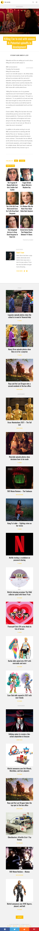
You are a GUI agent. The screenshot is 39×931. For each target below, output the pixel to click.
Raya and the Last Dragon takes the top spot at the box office (19, 804)
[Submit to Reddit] (24, 929)
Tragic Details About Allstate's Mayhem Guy (27, 185)
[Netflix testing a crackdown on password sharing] (19, 544)
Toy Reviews (19, 843)
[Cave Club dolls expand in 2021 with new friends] (19, 682)
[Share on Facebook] (5, 929)
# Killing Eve (9, 160)
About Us (15, 926)
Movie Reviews (19, 494)
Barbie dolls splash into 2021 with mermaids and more (19, 662)
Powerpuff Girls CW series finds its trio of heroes (19, 627)
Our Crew (9, 926)
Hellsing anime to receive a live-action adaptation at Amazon (19, 735)
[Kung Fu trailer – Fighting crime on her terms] (19, 509)
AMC (16, 160)
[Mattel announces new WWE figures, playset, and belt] (19, 890)
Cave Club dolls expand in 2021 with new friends (19, 696)
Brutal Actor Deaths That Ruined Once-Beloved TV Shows (26, 232)
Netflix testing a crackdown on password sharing (19, 558)
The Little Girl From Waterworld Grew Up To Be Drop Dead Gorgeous (12, 209)
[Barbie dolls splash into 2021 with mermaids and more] (19, 647)
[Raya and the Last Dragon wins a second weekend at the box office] (19, 370)
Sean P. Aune (20, 252)
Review (10, 469)
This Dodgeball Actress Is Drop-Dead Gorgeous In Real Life (12, 233)
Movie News (19, 389)
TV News (22, 160)
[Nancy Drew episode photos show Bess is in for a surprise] (19, 335)
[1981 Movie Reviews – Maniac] (19, 858)
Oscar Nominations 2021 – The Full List (19, 423)
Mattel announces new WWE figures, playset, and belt (19, 904)
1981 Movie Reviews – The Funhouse (19, 491)
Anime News (19, 740)
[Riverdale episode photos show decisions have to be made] (19, 443)
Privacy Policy (28, 926)
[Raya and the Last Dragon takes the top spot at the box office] (19, 789)
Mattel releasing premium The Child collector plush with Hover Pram (19, 593)
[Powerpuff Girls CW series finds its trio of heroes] (19, 613)
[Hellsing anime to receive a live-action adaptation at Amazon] (19, 720)
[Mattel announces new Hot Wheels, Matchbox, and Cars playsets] (19, 755)
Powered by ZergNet (28, 240)
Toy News (19, 598)
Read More (20, 271)
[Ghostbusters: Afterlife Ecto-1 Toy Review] (19, 823)
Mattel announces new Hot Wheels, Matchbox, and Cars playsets (20, 769)
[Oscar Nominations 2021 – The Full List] (19, 409)
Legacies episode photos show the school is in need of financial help (19, 316)
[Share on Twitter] (15, 929)
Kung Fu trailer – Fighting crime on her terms (19, 524)
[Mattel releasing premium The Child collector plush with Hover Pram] (19, 578)
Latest (19, 917)
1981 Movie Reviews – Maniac (19, 871)
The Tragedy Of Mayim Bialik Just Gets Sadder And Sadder (12, 186)
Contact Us (21, 926)
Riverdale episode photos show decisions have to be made (19, 458)
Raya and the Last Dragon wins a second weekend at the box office (19, 384)
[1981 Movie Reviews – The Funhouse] (19, 477)
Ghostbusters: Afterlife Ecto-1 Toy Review (19, 838)
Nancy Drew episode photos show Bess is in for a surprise (19, 350)
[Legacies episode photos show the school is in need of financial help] (19, 301)
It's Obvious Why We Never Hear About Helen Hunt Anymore (26, 208)
